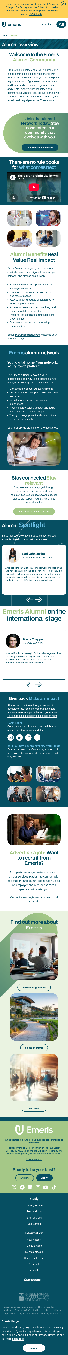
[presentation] (29, 599)
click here (18, 1338)
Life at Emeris (34, 1108)
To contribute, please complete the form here (32, 716)
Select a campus (34, 1047)
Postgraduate (34, 1211)
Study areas (34, 1223)
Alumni (34, 1270)
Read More (35, 14)
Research (34, 1264)
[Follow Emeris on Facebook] (22, 1187)
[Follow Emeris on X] (14, 1187)
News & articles (34, 1252)
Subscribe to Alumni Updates (34, 511)
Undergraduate (34, 1205)
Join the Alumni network (40, 147)
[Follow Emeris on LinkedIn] (30, 1187)
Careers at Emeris (34, 1258)
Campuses (32, 1279)
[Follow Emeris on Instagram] (38, 1187)
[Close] (63, 3)
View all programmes (34, 987)
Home (5, 35)
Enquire (46, 24)
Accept (34, 1347)
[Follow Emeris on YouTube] (46, 1187)
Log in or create (16, 427)
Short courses (34, 1217)
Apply (44, 1178)
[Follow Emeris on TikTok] (53, 1187)
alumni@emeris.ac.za (27, 334)
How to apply (34, 1239)
